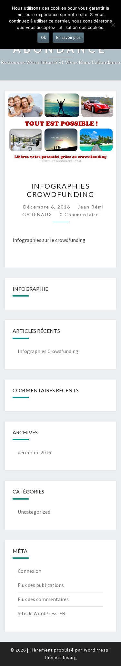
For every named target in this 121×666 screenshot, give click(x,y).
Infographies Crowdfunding (60, 190)
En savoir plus (68, 37)
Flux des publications (41, 585)
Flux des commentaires (43, 599)
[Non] (113, 25)
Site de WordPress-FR (41, 613)
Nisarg (70, 657)
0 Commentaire (79, 214)
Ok (43, 37)
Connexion (29, 571)
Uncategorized (34, 512)
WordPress (96, 650)
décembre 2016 (34, 452)
